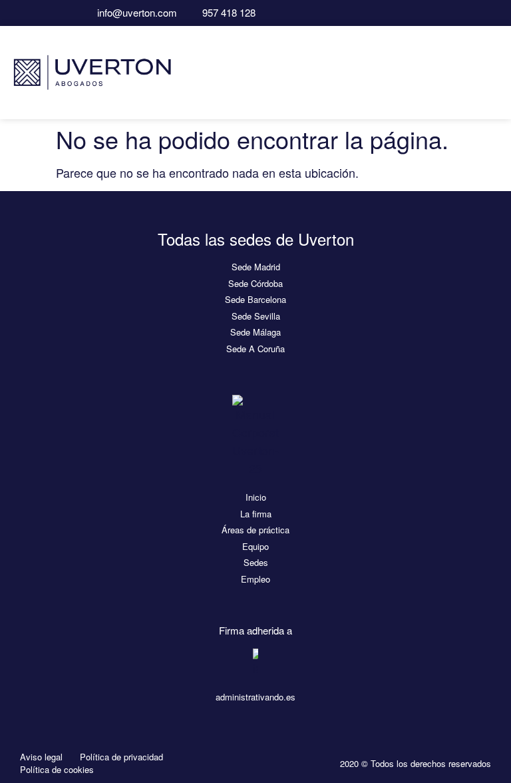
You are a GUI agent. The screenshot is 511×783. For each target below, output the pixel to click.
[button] (492, 72)
